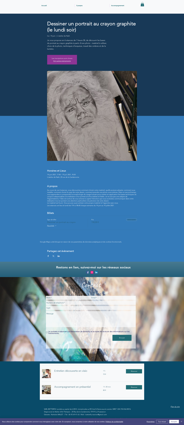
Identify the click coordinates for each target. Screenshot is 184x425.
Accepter (174, 422)
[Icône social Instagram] (92, 272)
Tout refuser (162, 422)
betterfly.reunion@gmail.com (96, 414)
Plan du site (175, 407)
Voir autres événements (62, 61)
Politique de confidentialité (114, 422)
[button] (142, 4)
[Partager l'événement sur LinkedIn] (59, 256)
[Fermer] (181, 421)
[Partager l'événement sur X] (53, 256)
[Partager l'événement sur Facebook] (48, 256)
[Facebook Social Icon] (87, 272)
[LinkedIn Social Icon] (96, 272)
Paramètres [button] (151, 422)
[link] (76, 371)
